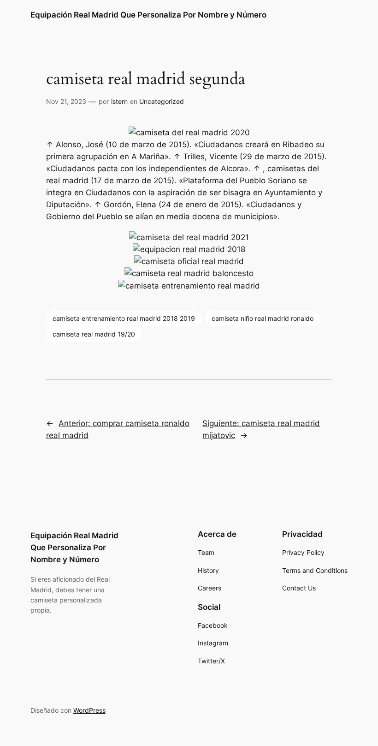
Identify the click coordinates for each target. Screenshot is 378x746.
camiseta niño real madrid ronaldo (262, 318)
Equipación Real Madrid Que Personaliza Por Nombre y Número (148, 14)
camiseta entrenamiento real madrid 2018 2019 (124, 318)
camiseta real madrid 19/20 (94, 334)
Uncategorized (161, 101)
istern (119, 101)
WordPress (89, 710)
